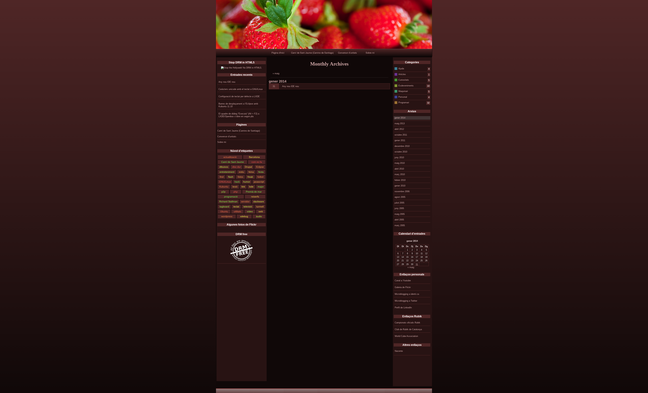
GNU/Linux (225, 181)
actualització (230, 157)
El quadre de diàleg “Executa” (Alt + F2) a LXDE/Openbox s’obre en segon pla (239, 115)
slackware (258, 201)
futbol (260, 176)
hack (237, 181)
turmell (260, 206)
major (261, 186)
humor (246, 181)
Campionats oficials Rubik (407, 322)
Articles (402, 74)
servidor (245, 201)
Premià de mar (254, 191)
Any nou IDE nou (227, 82)
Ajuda (401, 68)
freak (250, 176)
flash (230, 176)
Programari (403, 102)
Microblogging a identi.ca (407, 294)
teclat (236, 206)
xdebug (244, 216)
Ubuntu (224, 211)
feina (251, 172)
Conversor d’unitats (347, 52)
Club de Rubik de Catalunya (408, 329)
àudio (259, 216)
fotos (240, 176)
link (243, 186)
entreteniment (227, 172)
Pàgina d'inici (278, 52)
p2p (223, 191)
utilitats (237, 211)
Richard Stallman (228, 201)
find (222, 176)
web (261, 211)
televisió (248, 206)
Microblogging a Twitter (406, 301)
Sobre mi (370, 52)
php (236, 191)
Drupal (248, 166)
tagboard (224, 206)
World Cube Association (406, 336)
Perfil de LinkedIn (403, 307)
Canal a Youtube (403, 280)
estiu (241, 172)
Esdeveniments (406, 85)
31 (274, 86)
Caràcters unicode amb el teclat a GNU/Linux (241, 89)
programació (231, 196)
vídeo (250, 211)
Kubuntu (223, 186)
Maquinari (403, 91)
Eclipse (260, 166)
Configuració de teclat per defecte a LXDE (239, 96)
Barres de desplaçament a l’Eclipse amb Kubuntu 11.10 (238, 105)
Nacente (399, 351)
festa (261, 172)
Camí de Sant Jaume (232, 162)
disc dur (236, 166)
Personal (402, 97)
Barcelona (254, 157)
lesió (235, 186)
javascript (259, 181)
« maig (276, 73)
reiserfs (255, 196)
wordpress (226, 216)
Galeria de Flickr (403, 287)
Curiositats (403, 80)
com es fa (256, 162)
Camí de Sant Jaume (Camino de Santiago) (312, 52)
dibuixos (223, 166)
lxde (251, 186)
